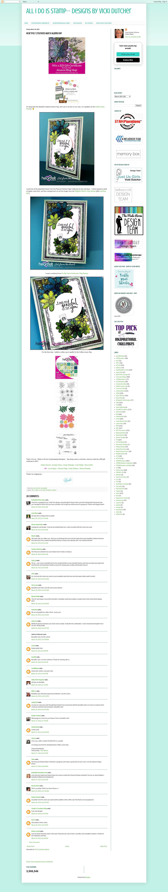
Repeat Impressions (122, 451)
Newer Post (30, 846)
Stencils (118, 475)
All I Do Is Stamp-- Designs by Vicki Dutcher (78, 11)
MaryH (33, 536)
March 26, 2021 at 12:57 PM (40, 628)
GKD (117, 402)
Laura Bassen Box (121, 421)
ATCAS (118, 365)
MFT (117, 428)
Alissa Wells (89, 465)
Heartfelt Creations (51, 490)
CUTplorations (120, 381)
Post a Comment (34, 842)
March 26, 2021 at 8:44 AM (39, 567)
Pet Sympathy (120, 442)
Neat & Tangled (121, 437)
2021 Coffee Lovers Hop (38, 490)
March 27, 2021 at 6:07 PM (39, 753)
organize (118, 503)
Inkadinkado (120, 416)
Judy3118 (34, 702)
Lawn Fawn (119, 423)
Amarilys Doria (57, 465)
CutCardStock (120, 391)
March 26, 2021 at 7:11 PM (39, 685)
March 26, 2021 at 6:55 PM (39, 673)
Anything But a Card (122, 370)
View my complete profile (133, 37)
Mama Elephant (121, 433)
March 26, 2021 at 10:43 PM (40, 709)
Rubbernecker (120, 454)
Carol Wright (79, 465)
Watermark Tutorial (122, 498)
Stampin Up (119, 472)
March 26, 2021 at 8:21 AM (39, 554)
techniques (119, 509)
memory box (120, 500)
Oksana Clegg (62, 468)
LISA (33, 574)
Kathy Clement (46, 465)
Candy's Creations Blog (39, 808)
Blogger (87, 877)
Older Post (103, 846)
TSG (117, 482)
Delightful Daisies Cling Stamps (85, 191)
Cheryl (33, 738)
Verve (118, 493)
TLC (117, 479)
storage (118, 507)
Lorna (33, 645)
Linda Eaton (35, 727)
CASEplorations (121, 379)
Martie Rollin (35, 596)
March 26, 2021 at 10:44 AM (40, 590)
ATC (117, 361)
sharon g (34, 621)
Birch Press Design (122, 374)
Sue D (33, 820)
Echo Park (119, 398)
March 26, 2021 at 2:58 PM (39, 651)
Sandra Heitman (36, 549)
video (117, 512)
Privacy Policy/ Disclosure (103, 23)
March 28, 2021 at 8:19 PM (39, 825)
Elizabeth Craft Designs (123, 400)
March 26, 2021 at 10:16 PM (40, 696)
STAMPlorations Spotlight (124, 465)
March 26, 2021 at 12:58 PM (40, 639)
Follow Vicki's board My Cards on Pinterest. (39, 862)
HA (117, 405)
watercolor (119, 514)
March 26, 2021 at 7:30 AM (39, 518)
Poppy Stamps (120, 447)
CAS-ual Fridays (121, 377)
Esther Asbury (36, 715)
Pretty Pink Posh (121, 449)
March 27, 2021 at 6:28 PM (39, 766)
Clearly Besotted (121, 384)
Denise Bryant (36, 797)
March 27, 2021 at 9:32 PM (39, 779)
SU (117, 468)
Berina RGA (35, 786)
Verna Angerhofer (37, 524)
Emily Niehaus (73, 468)
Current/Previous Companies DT (40, 23)
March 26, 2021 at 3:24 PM (39, 662)
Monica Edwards (85, 468)
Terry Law (34, 585)
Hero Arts (119, 412)
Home (26, 23)
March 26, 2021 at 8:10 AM (39, 530)
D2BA (118, 393)
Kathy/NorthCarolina (38, 500)
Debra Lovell (35, 831)
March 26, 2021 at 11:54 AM (40, 615)
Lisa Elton (34, 513)
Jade (33, 759)
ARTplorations (120, 358)
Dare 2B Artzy (120, 395)
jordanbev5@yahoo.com (39, 772)
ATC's (118, 363)
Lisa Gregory (52, 468)
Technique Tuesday (122, 484)
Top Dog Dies (120, 488)
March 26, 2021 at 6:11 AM (39, 507)
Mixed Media (120, 435)
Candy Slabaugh (68, 465)
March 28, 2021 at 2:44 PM (39, 813)
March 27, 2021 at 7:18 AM (39, 721)
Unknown (34, 609)
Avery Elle (119, 372)
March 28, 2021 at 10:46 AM (40, 791)
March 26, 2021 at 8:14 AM (39, 543)
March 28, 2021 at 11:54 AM (40, 802)
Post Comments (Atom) (42, 849)
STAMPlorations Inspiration (124, 463)
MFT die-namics (121, 430)
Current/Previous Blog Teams (61, 23)
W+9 (117, 495)
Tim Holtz (119, 486)
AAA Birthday (120, 356)
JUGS (118, 419)
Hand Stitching (120, 407)
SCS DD (118, 458)
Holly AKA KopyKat (37, 680)
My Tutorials (89, 23)
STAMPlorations (121, 461)
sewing (118, 505)
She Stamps (44, 750)
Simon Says (119, 470)
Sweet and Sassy (121, 477)
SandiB (33, 657)
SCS (117, 456)
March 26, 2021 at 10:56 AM (40, 603)
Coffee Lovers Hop (122, 386)
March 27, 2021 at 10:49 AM (40, 732)
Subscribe (128, 60)
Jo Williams (35, 668)
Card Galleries (77, 23)
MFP (117, 426)
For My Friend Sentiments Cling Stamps (74, 273)
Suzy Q (33, 560)
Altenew (118, 367)
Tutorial (118, 491)
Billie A (33, 691)
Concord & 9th (120, 388)
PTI (117, 440)
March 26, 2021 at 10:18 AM (40, 579)
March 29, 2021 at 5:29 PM (39, 838)
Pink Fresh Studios (122, 444)
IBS (117, 414)
